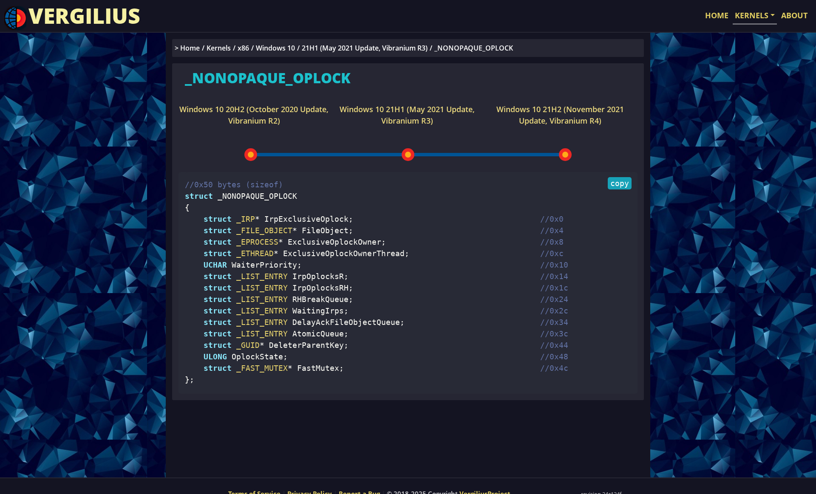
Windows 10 (275, 48)
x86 (243, 48)
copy (619, 183)
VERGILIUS (84, 15)
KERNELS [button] (751, 15)
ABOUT (794, 15)
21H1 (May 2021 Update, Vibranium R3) (365, 48)
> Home (187, 48)
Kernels (219, 48)
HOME (716, 15)
